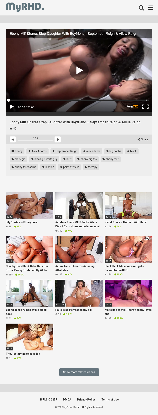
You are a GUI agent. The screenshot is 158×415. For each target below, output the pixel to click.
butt (68, 159)
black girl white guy (45, 159)
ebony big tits (88, 159)
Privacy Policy (86, 399)
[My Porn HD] (25, 8)
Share (144, 139)
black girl (19, 159)
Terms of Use (110, 399)
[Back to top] (145, 403)
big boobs (115, 151)
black (133, 151)
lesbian (49, 167)
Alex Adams (39, 151)
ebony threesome (25, 167)
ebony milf (112, 159)
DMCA (67, 399)
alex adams (93, 151)
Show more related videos (79, 372)
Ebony (18, 151)
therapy (92, 167)
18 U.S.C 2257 (48, 399)
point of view (71, 167)
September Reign (66, 151)
